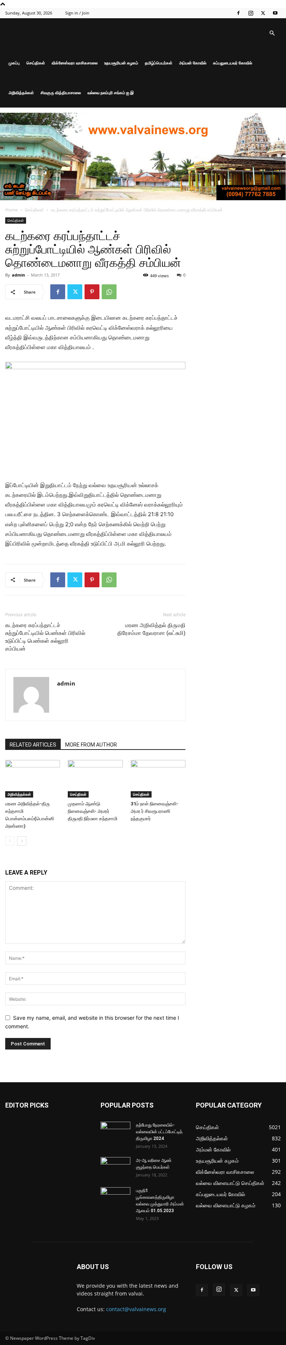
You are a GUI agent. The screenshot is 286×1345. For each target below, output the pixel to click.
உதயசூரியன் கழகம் (121, 63)
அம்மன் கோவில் (192, 63)
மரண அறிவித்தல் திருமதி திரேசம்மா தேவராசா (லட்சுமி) (151, 629)
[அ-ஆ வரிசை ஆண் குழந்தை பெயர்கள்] (115, 1167)
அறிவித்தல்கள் (21, 92)
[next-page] (21, 841)
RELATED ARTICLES (33, 745)
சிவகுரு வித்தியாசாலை (61, 92)
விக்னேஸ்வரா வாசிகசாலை (75, 63)
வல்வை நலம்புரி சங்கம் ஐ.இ (111, 92)
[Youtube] (275, 13)
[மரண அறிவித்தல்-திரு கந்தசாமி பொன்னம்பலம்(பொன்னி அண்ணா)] (32, 779)
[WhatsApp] (109, 291)
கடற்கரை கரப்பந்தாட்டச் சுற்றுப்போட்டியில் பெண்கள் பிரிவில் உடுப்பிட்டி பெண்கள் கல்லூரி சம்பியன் (45, 637)
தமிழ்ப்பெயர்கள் (158, 63)
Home (11, 210)
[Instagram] (250, 13)
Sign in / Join (77, 13)
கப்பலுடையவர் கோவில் (232, 63)
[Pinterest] (92, 291)
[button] (272, 33)
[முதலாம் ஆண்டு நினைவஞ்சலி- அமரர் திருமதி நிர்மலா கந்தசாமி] (95, 779)
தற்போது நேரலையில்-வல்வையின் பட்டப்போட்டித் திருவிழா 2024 (159, 1131)
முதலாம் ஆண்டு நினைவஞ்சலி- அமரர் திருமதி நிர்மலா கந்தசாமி (92, 811)
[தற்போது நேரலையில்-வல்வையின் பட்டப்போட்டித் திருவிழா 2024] (115, 1132)
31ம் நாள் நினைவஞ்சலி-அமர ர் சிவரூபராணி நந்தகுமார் (154, 811)
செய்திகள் (35, 63)
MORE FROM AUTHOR (91, 745)
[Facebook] (238, 13)
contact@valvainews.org (136, 1309)
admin (18, 275)
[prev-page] (10, 841)
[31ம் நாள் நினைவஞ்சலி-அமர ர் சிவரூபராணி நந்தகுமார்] (158, 779)
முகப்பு (14, 63)
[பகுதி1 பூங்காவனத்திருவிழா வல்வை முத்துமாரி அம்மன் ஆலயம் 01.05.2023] (115, 1198)
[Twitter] (262, 13)
